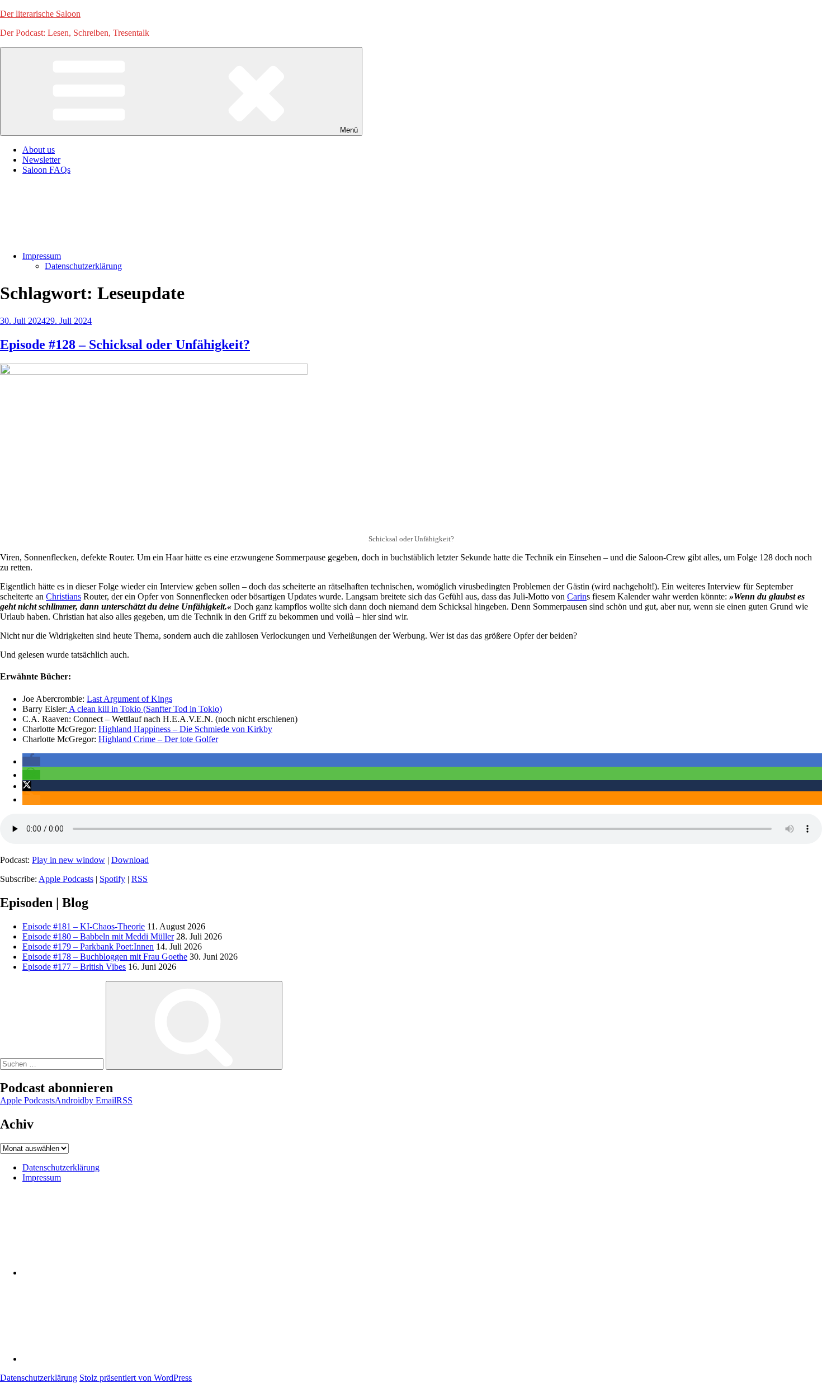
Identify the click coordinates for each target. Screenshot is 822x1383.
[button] (31, 761)
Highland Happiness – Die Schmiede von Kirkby (185, 729)
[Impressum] (106, 1358)
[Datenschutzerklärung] (106, 1272)
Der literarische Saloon (40, 13)
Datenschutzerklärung (83, 266)
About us (38, 149)
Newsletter (41, 159)
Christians (63, 596)
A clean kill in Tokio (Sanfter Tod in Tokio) (144, 709)
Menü (349, 130)
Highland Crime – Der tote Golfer (158, 739)
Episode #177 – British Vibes (74, 966)
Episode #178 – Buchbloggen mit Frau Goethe (104, 956)
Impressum (41, 256)
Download (130, 860)
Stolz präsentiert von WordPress (135, 1377)
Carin (577, 596)
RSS (139, 879)
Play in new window (68, 860)
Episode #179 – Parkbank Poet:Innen (88, 946)
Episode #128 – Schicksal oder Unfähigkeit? (125, 344)
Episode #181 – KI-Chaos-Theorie (83, 926)
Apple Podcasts (66, 879)
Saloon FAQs (46, 169)
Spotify (112, 879)
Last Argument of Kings (129, 699)
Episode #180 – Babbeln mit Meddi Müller (98, 936)
